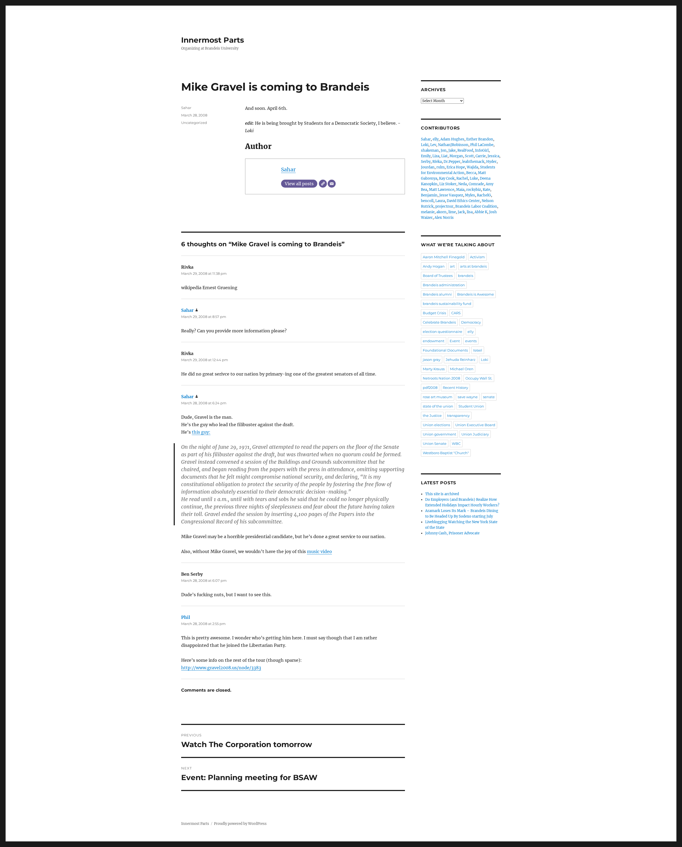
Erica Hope (455, 167)
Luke (474, 178)
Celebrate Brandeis (439, 322)
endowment (433, 341)
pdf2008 (430, 387)
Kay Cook (446, 178)
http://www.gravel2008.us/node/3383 (221, 667)
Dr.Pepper (452, 161)
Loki (424, 145)
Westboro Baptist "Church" (446, 453)
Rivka (437, 161)
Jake (452, 150)
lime (452, 212)
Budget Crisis (434, 313)
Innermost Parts (212, 40)
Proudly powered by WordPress (240, 823)
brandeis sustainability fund (447, 303)
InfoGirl (482, 150)
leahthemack (473, 161)
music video (319, 551)
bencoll (427, 201)
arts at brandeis (473, 266)
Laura (440, 201)
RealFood (465, 150)
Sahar (288, 169)
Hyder (491, 161)
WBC (456, 443)
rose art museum (437, 397)
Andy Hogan (434, 266)
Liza (435, 156)
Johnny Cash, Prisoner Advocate (452, 533)
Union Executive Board (475, 425)
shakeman (430, 150)
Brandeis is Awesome (475, 294)
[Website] (323, 184)
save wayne (468, 397)
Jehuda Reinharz (461, 359)
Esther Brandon (479, 139)
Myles (470, 195)
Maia (460, 189)
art (452, 266)
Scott (469, 156)
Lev (433, 145)
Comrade (476, 184)
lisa (470, 212)
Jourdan (428, 167)
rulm (440, 167)
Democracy (471, 322)
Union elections (436, 425)
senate (489, 397)
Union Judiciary (475, 434)
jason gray (431, 359)
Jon (443, 150)
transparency (458, 415)
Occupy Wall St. (478, 378)
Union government (439, 434)
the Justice (432, 415)
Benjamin (429, 195)
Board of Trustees (438, 275)
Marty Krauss (434, 369)
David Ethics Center (463, 201)
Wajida (472, 167)
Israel (477, 350)
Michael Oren (461, 369)
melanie (428, 212)
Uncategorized (194, 122)
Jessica (493, 156)
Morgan (456, 156)
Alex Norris (444, 217)
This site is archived (442, 494)
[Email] (332, 184)
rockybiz (473, 189)
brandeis (465, 275)
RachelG (484, 195)
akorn (441, 212)
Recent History (455, 387)
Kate (486, 189)
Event (455, 341)
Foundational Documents (445, 350)
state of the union (438, 406)
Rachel (462, 178)
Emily (426, 156)
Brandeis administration (444, 285)
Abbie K (480, 212)
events (471, 341)
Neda (462, 184)
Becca (471, 173)
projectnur (444, 206)
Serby (426, 161)
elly (436, 139)
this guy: (201, 432)
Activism (477, 257)
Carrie (481, 156)
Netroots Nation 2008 (441, 378)
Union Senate (434, 443)
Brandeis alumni (437, 294)
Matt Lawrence (441, 189)
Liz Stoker (447, 184)
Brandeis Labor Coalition (476, 206)
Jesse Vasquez (451, 195)
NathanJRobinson (453, 145)
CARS (456, 313)
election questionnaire (442, 331)
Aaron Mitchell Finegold (444, 257)
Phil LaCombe (481, 145)
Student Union (471, 406)
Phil (185, 617)
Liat (444, 156)
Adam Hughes (452, 139)
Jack (461, 212)
